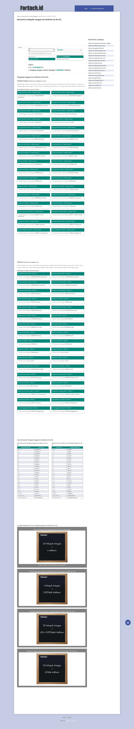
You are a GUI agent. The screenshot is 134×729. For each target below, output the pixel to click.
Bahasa (64, 717)
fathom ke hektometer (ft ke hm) (97, 68)
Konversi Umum (24, 16)
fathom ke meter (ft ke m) (95, 63)
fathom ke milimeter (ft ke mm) (96, 55)
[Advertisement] (52, 32)
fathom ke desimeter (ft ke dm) (96, 60)
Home (18, 16)
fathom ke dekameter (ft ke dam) (97, 65)
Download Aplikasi (98, 8)
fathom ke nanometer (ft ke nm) (96, 50)
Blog (85, 8)
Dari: (29, 48)
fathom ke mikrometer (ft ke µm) (97, 53)
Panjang (20, 47)
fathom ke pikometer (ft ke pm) (96, 45)
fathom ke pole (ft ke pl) (94, 88)
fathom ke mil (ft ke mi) (94, 73)
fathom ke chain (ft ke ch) (95, 83)
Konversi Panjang (33, 16)
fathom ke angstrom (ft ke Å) (96, 48)
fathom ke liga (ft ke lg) (94, 78)
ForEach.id (62, 720)
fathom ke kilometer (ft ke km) (96, 70)
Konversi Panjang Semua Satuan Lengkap (99, 43)
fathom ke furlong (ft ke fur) (95, 80)
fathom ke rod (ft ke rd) (94, 85)
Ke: (57, 48)
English (69, 717)
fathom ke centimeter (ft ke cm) (96, 58)
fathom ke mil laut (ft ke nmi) (96, 75)
